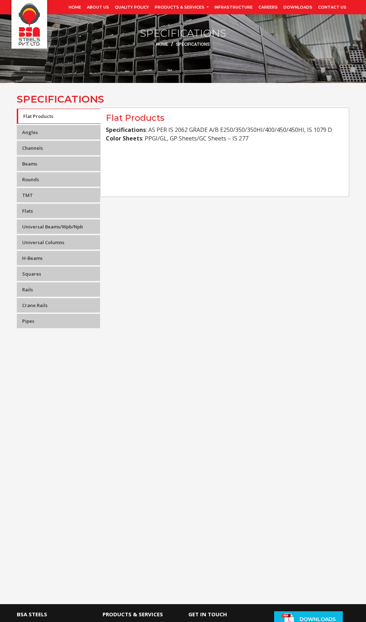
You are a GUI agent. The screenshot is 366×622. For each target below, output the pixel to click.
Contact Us (332, 7)
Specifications (193, 44)
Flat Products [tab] (38, 116)
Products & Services (180, 7)
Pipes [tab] (28, 321)
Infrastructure (233, 7)
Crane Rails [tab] (35, 305)
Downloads (297, 7)
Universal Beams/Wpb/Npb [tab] (52, 226)
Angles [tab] (30, 132)
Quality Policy (132, 7)
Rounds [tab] (30, 179)
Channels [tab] (32, 148)
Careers (268, 7)
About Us (98, 7)
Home (75, 7)
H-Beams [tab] (32, 258)
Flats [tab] (27, 211)
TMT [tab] (27, 195)
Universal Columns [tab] (43, 242)
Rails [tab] (27, 289)
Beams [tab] (29, 164)
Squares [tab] (31, 274)
